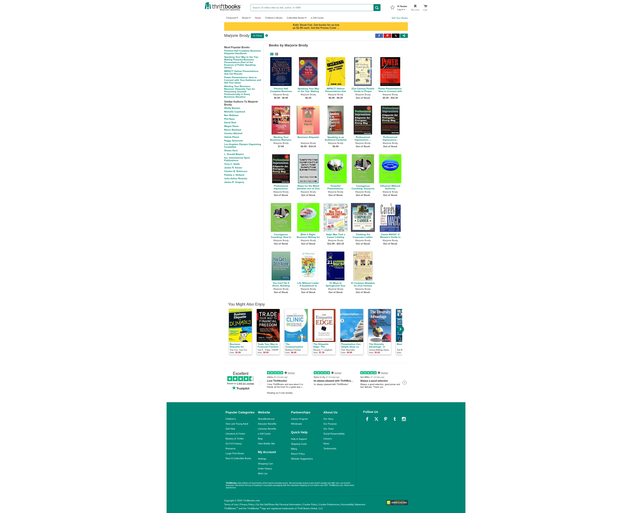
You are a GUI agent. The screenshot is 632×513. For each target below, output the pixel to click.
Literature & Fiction (235, 433)
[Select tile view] (276, 54)
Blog (260, 438)
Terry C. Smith (232, 164)
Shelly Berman (232, 108)
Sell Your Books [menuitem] (400, 18)
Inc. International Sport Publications (237, 159)
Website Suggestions (302, 458)
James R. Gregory (234, 182)
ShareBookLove (266, 419)
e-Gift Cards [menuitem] (317, 17)
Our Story (328, 419)
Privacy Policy (247, 504)
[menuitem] (402, 7)
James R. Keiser (233, 167)
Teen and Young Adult (236, 423)
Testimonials (329, 448)
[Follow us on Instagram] (404, 419)
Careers (327, 438)
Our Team (328, 428)
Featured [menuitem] (231, 17)
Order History (265, 468)
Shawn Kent (231, 150)
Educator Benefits (267, 423)
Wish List (262, 473)
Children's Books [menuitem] (274, 17)
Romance (230, 448)
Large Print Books (234, 453)
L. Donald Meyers (234, 154)
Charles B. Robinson (235, 171)
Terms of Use (231, 504)
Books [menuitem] (245, 17)
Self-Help (230, 428)
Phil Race (229, 119)
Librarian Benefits (267, 428)
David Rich (230, 122)
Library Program (299, 419)
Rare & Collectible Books (238, 458)
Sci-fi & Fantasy (233, 443)
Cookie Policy (310, 504)
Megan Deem (231, 126)
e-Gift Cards (264, 433)
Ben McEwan (231, 115)
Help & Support (299, 439)
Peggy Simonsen (233, 140)
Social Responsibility (334, 433)
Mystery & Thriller (234, 438)
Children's (230, 419)
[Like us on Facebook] (367, 419)
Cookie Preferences (329, 504)
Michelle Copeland (234, 111)
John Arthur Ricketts (235, 178)
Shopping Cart (265, 463)
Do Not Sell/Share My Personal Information (278, 504)
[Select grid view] (271, 54)
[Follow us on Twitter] (376, 419)
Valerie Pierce (231, 137)
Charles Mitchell (233, 133)
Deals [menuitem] (258, 17)
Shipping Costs (299, 444)
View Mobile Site (266, 443)
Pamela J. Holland (234, 175)
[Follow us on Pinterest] (386, 419)
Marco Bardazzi (232, 129)
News (326, 443)
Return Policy (298, 453)
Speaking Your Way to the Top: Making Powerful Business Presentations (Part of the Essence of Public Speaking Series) (241, 62)
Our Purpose (330, 423)
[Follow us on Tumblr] (395, 419)
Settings (262, 458)
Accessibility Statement (353, 504)
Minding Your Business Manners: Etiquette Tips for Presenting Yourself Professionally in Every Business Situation (239, 91)
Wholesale (296, 423)
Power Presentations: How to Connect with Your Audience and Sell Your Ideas (242, 80)
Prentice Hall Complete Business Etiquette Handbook (242, 52)
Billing (294, 448)
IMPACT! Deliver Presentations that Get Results (241, 72)
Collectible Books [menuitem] (295, 17)
